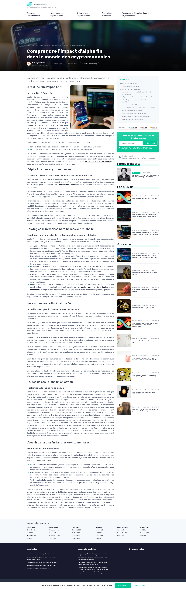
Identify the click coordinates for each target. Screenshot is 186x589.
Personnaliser (140, 586)
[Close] (132, 288)
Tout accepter (123, 586)
